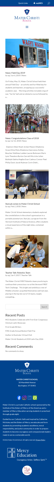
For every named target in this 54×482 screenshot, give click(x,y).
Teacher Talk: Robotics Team (17, 272)
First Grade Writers (13, 327)
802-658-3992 (27, 389)
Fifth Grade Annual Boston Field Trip (20, 331)
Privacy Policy (40, 440)
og (9, 75)
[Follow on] (19, 398)
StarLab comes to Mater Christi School (22, 203)
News (24, 75)
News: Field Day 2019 (15, 73)
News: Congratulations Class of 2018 (22, 138)
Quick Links (23, 3)
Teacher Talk (26, 275)
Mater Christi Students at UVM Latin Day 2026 (24, 339)
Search (44, 307)
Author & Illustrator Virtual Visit (18, 335)
